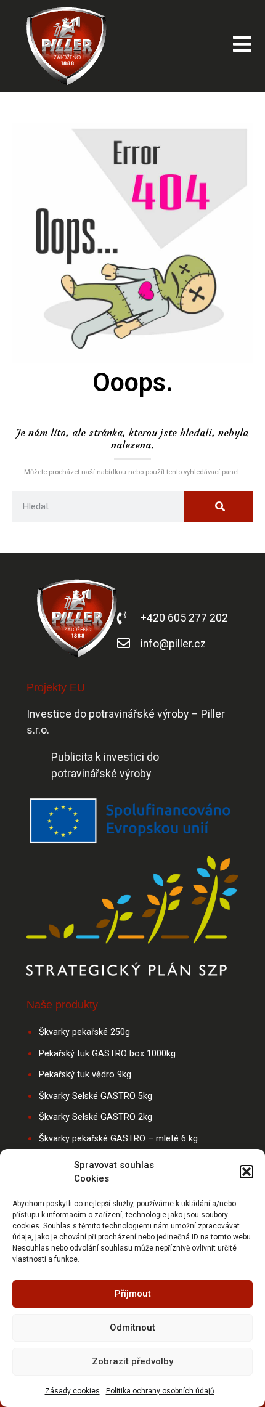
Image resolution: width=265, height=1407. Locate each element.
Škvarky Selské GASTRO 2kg (95, 1117)
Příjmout (133, 1293)
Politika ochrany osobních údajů (160, 1391)
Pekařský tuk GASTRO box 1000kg (107, 1053)
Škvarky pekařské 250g (84, 1032)
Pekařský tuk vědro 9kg (85, 1074)
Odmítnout (132, 1327)
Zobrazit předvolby (132, 1361)
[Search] (218, 506)
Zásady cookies (72, 1391)
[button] (246, 1172)
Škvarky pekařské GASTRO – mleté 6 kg (118, 1138)
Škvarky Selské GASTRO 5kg (95, 1096)
